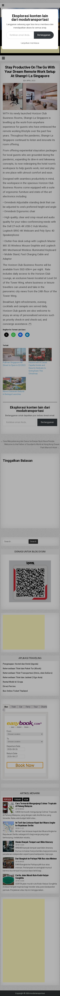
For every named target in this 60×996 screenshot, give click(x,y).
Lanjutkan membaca (30, 43)
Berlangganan (43, 35)
